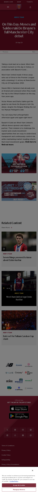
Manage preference (19, 489)
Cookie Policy (14, 481)
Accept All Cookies (19, 485)
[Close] (32, 470)
